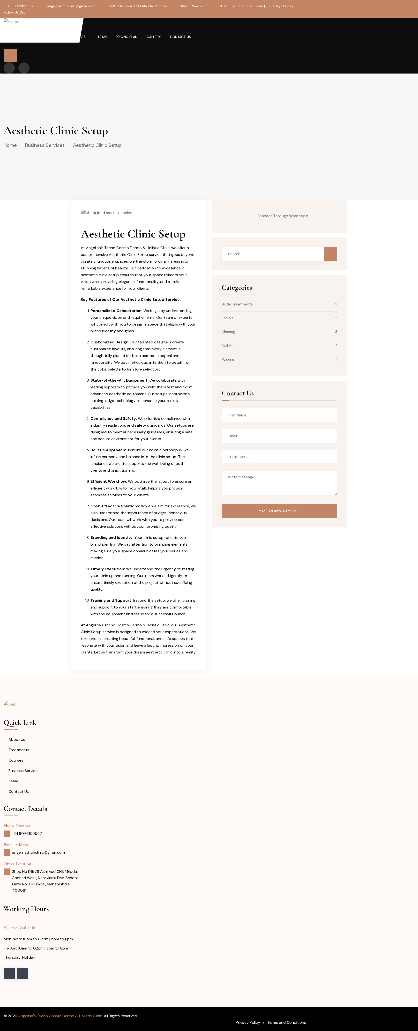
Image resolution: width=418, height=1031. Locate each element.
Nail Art (228, 345)
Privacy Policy (248, 1022)
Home (31, 37)
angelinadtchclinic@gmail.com (71, 6)
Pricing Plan (126, 37)
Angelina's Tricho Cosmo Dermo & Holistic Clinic (60, 1015)
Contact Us (180, 37)
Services (78, 37)
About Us (53, 37)
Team (102, 37)
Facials (227, 317)
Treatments (18, 749)
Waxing (228, 359)
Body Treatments (237, 304)
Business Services (45, 145)
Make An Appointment (278, 511)
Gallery (154, 37)
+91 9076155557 (20, 6)
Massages (230, 331)
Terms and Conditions (286, 1022)
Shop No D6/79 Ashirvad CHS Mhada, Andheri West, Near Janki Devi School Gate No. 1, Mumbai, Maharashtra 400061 (45, 881)
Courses (15, 760)
